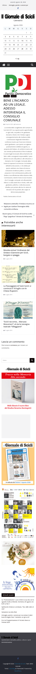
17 (5, 45)
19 (14, 45)
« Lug (17, 58)
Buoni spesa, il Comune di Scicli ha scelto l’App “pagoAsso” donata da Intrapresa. (17, 215)
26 (14, 49)
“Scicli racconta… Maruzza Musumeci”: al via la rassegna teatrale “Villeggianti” (16, 324)
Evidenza (6, 96)
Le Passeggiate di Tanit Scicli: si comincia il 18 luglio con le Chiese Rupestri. (17, 288)
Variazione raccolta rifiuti (9, 612)
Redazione (18, 124)
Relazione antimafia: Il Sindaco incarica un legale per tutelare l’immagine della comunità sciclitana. (19, 206)
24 (5, 49)
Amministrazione (7, 642)
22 (26, 45)
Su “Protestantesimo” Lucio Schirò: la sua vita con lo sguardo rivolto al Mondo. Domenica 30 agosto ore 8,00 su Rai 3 (18, 602)
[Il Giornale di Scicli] (4, 65)
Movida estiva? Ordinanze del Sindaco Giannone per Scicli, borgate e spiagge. (16, 252)
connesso (13, 345)
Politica (14, 96)
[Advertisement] (16, 426)
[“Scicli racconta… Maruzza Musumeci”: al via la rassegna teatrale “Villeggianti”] (18, 303)
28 (22, 49)
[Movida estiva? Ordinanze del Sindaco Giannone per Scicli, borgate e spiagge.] (18, 231)
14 (22, 41)
